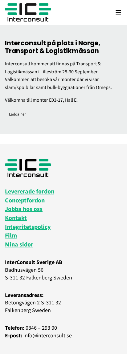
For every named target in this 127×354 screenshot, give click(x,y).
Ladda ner (17, 114)
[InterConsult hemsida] (28, 12)
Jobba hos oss (24, 209)
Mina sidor (19, 244)
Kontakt (16, 218)
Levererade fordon (29, 191)
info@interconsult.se (47, 335)
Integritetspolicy (28, 226)
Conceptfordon (25, 200)
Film (11, 235)
